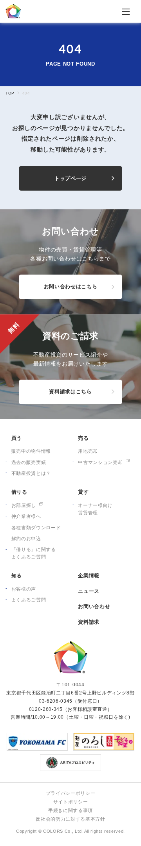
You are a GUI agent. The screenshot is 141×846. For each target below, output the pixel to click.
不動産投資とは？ (31, 473)
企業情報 (88, 575)
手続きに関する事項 (70, 810)
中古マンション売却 (100, 462)
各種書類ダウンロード (36, 527)
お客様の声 (23, 589)
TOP (9, 93)
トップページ (70, 178)
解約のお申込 (26, 538)
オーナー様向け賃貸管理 (95, 509)
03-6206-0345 (55, 701)
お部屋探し (23, 505)
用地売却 (88, 451)
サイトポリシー (70, 802)
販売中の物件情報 (31, 451)
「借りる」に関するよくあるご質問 (33, 553)
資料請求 (88, 622)
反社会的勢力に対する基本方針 (70, 819)
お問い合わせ (94, 606)
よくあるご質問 (28, 600)
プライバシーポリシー (71, 793)
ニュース (88, 591)
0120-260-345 (46, 709)
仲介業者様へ (26, 516)
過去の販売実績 (28, 462)
